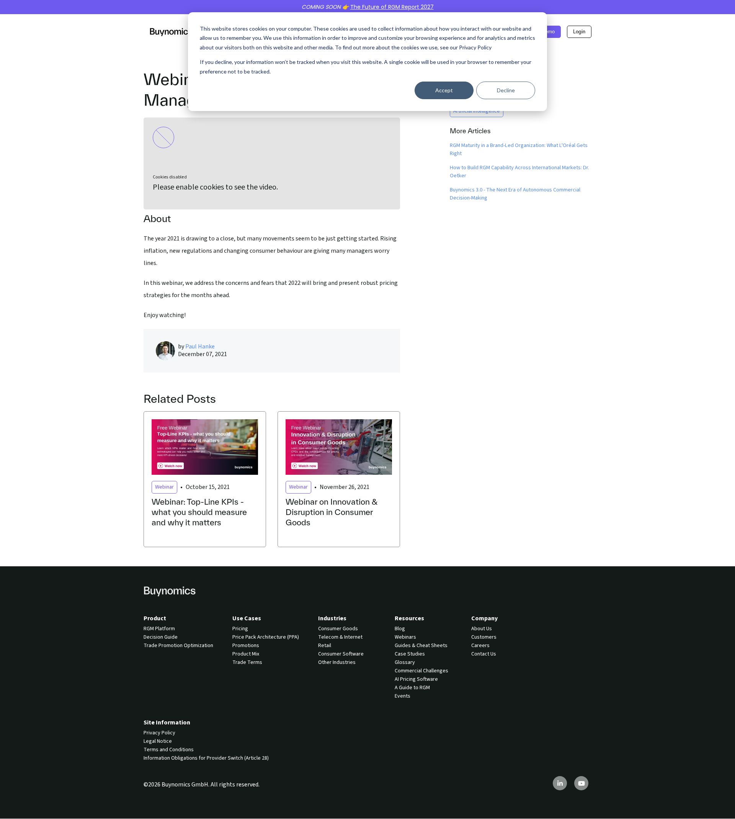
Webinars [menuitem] (405, 637)
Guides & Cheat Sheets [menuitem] (421, 645)
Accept (444, 90)
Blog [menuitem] (400, 629)
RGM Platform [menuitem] (159, 629)
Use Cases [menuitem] (246, 618)
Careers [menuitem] (480, 645)
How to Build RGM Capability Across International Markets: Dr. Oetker (519, 171)
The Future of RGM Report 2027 (392, 7)
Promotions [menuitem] (245, 645)
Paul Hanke (200, 346)
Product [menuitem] (155, 618)
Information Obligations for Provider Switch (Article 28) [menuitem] (206, 758)
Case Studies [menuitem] (410, 654)
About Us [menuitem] (481, 629)
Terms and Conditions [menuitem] (169, 750)
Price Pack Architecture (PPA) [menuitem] (265, 637)
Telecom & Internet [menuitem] (340, 637)
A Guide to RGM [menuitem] (412, 687)
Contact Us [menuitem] (483, 654)
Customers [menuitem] (484, 637)
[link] (171, 31)
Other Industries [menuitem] (337, 662)
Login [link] (579, 31)
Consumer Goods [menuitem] (338, 629)
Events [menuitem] (402, 696)
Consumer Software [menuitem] (341, 654)
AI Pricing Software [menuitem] (416, 679)
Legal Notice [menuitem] (158, 741)
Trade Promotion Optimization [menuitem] (178, 645)
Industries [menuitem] (332, 618)
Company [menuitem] (484, 618)
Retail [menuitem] (324, 645)
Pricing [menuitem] (240, 629)
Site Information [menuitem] (167, 722)
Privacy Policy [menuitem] (159, 733)
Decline (506, 90)
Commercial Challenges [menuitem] (421, 671)
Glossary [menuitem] (405, 662)
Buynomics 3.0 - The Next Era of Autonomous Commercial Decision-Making (515, 194)
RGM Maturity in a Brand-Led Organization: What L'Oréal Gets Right (519, 149)
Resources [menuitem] (409, 618)
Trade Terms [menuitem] (247, 662)
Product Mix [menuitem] (245, 654)
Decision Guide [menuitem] (161, 637)
